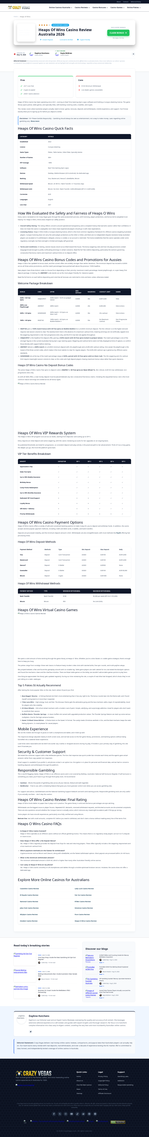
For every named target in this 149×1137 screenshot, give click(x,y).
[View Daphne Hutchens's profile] (31, 54)
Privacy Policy (103, 1076)
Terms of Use (102, 1089)
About (119, 2)
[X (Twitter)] (60, 1114)
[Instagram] (66, 1114)
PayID (118, 533)
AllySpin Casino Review (29, 914)
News (78, 1089)
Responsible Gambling (125, 1085)
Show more (34, 121)
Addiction (121, 1081)
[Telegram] (95, 1114)
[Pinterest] (89, 1114)
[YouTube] (71, 1114)
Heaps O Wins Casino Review (86, 921)
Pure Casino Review (82, 914)
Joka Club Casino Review (29, 908)
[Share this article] (133, 54)
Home (16, 16)
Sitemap (79, 1093)
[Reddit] (83, 1114)
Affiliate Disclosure (104, 1093)
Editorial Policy (136, 2)
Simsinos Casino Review (84, 908)
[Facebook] (54, 1114)
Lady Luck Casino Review (84, 889)
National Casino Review (29, 901)
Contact (125, 2)
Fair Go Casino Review (83, 895)
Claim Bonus (117, 32)
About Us (80, 1081)
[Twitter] (30, 1031)
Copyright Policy (104, 1081)
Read (101, 962)
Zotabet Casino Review (29, 921)
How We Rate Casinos (84, 1085)
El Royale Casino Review (29, 895)
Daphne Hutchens (39, 1016)
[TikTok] (77, 1114)
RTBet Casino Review (83, 901)
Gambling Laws (123, 1076)
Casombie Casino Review (29, 889)
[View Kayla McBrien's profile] (57, 54)
